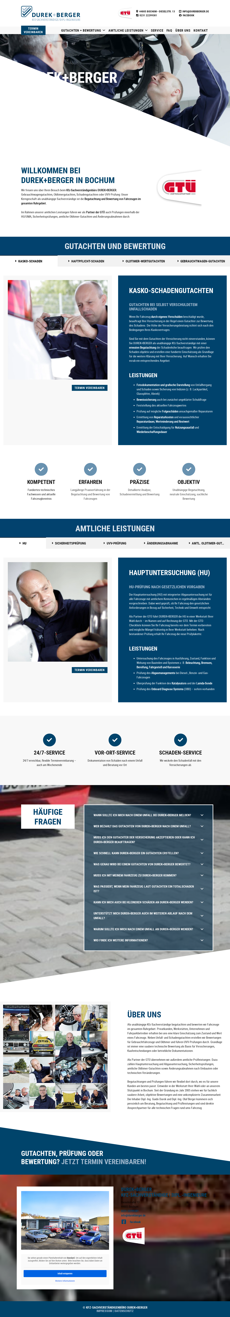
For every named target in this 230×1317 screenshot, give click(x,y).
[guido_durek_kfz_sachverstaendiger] (42, 1096)
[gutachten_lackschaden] (16, 1096)
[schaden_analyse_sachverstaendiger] (42, 1018)
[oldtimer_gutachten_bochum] (42, 1044)
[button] (103, 30)
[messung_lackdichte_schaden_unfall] (94, 1044)
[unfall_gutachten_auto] (16, 1018)
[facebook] (125, 1221)
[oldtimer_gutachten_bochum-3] (16, 1044)
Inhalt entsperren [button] (65, 1273)
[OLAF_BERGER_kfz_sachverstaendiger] (68, 1044)
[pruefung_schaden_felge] (68, 1018)
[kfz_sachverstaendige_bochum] (16, 1070)
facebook (135, 1222)
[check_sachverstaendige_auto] (94, 1096)
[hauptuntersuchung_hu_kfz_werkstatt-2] (94, 1070)
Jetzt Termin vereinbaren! (103, 1161)
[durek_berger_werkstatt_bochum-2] (68, 1096)
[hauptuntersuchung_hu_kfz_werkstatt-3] (68, 1070)
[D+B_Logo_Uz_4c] (50, 13)
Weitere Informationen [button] (65, 1281)
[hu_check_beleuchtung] (42, 1070)
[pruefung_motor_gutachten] (94, 1018)
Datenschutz (124, 1311)
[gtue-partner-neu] (125, 13)
